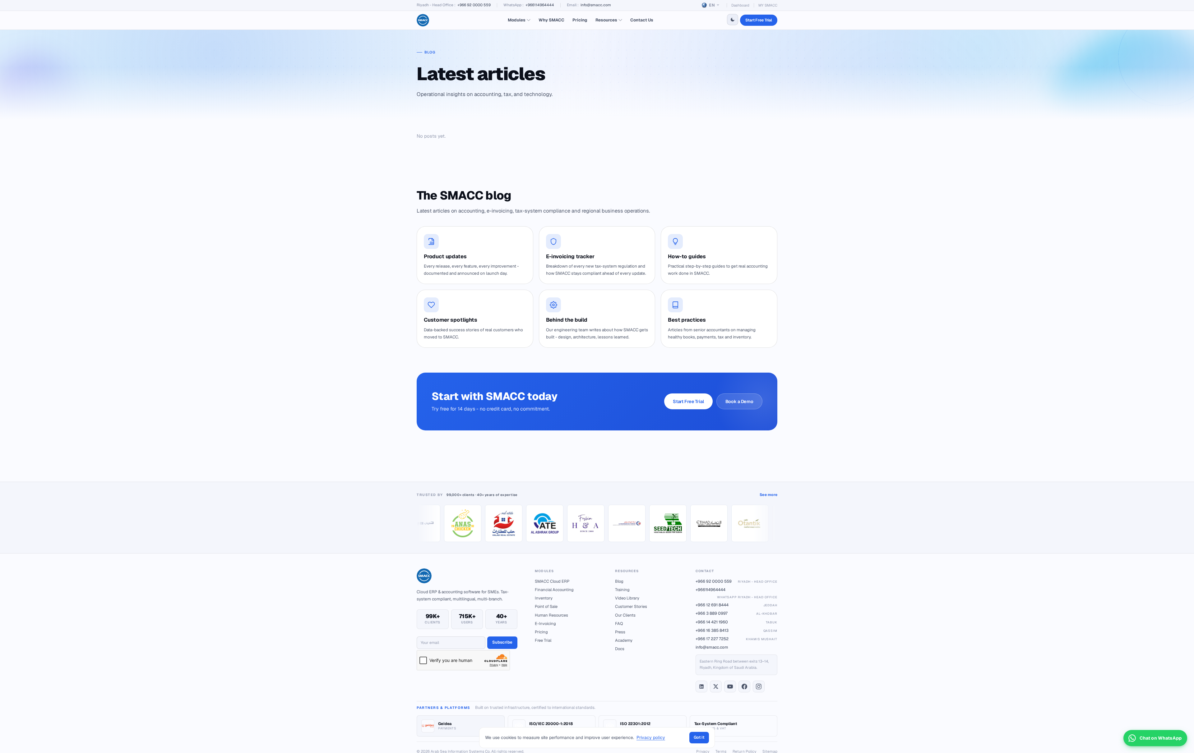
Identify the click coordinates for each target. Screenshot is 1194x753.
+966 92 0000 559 (474, 4)
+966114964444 (539, 4)
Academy (623, 640)
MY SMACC (767, 5)
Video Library (627, 598)
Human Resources (551, 615)
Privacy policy (650, 737)
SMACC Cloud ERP (552, 581)
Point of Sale (546, 606)
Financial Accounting (554, 589)
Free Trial (543, 640)
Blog (619, 581)
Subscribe (502, 642)
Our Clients (625, 615)
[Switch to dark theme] (732, 19)
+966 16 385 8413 (736, 630)
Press (620, 632)
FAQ (619, 623)
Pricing (579, 20)
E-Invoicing (545, 623)
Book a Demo (739, 401)
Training (622, 589)
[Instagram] (759, 686)
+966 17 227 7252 (736, 638)
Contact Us (641, 20)
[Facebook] (744, 686)
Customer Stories (631, 606)
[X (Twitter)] (716, 686)
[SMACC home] (423, 20)
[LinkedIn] (701, 686)
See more (768, 494)
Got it (699, 737)
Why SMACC (551, 20)
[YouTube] (730, 686)
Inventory (544, 598)
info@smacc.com (596, 4)
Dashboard (740, 5)
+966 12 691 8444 (736, 605)
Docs (619, 648)
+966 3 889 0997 (736, 613)
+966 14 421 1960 (736, 622)
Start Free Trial (758, 20)
